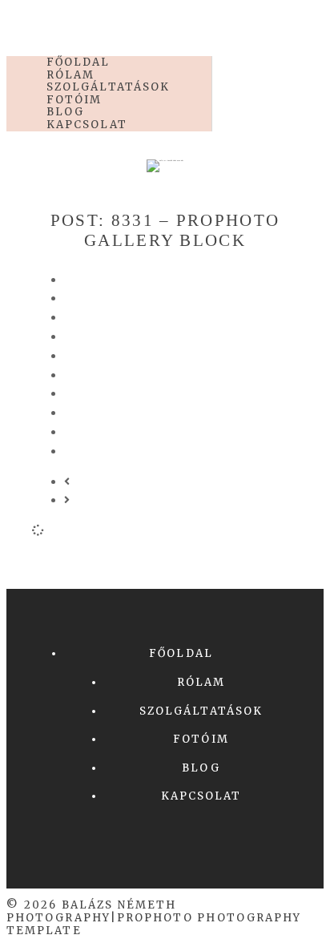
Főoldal (181, 653)
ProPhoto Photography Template (153, 924)
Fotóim (200, 739)
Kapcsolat (86, 124)
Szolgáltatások (201, 711)
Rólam (201, 682)
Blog (200, 768)
